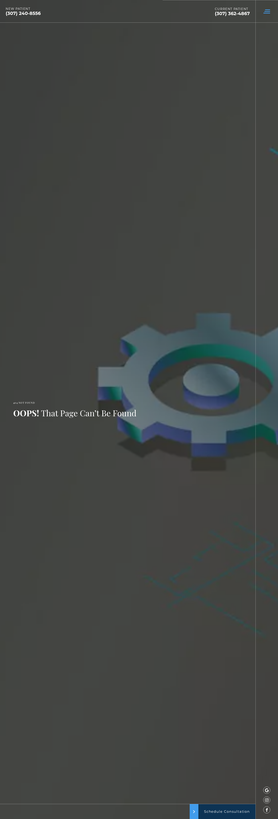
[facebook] (266, 809)
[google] (266, 790)
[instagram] (266, 800)
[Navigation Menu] (266, 11)
